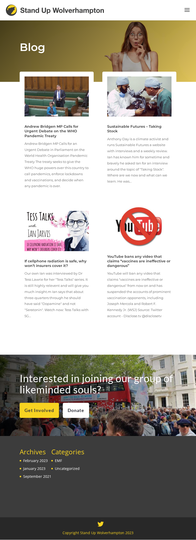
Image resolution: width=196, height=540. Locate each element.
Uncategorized (67, 468)
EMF (58, 460)
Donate (76, 410)
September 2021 (37, 476)
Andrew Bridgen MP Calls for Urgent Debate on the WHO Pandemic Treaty (51, 131)
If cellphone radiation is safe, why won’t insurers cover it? (55, 263)
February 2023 (35, 460)
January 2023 (34, 468)
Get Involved (39, 410)
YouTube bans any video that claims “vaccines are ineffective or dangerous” (138, 261)
